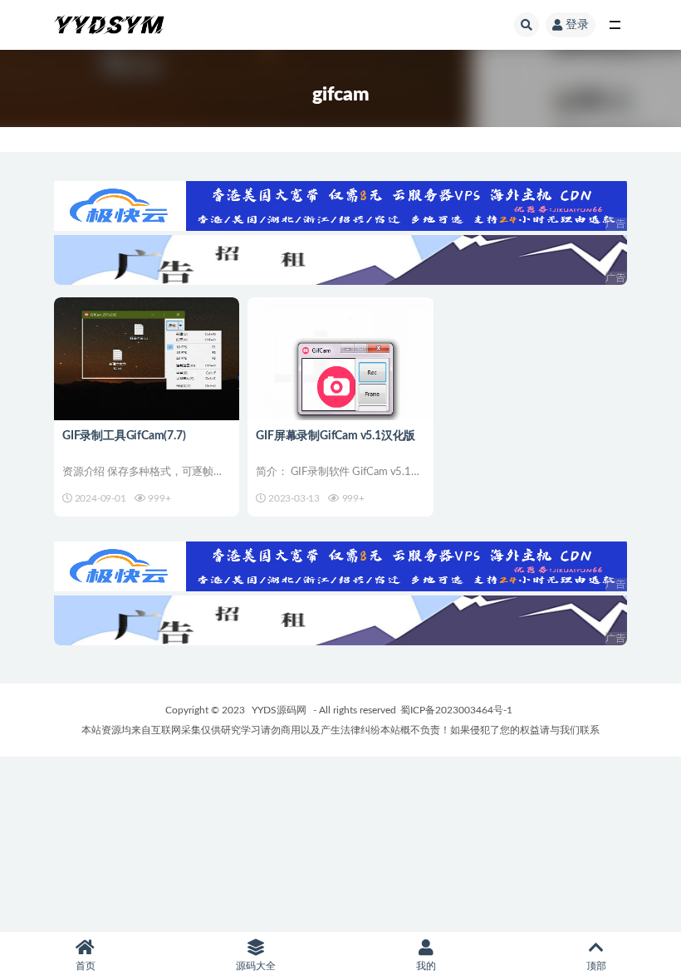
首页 (86, 966)
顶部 (596, 966)
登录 (577, 25)
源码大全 (256, 966)
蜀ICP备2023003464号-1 (456, 710)
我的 (426, 966)
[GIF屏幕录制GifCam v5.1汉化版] (340, 372)
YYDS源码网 (279, 710)
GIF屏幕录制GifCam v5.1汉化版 (335, 436)
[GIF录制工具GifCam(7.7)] (146, 372)
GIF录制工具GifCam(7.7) (123, 436)
